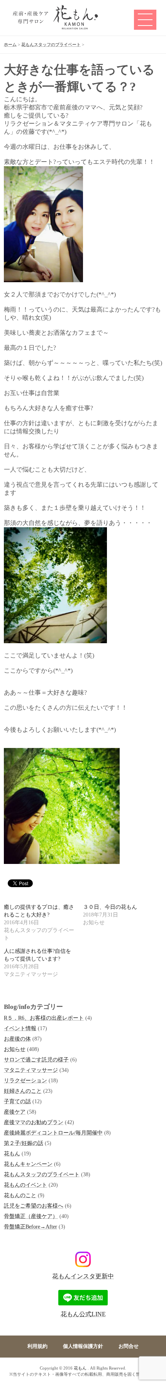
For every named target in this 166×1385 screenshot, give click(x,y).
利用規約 (37, 1346)
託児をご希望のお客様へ (33, 1206)
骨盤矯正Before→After (30, 1226)
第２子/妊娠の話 (23, 1143)
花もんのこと (20, 1195)
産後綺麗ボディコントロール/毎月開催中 (53, 1132)
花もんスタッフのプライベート (42, 1174)
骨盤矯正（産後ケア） (31, 1216)
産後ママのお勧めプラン (33, 1122)
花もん (12, 1153)
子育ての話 (17, 1101)
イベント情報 (20, 1028)
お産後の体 (17, 1039)
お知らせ (14, 1049)
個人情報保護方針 (83, 1346)
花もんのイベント (25, 1185)
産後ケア (14, 1112)
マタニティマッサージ (31, 1070)
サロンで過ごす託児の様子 (36, 1059)
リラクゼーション (25, 1080)
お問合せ (129, 1346)
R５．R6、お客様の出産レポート (44, 1018)
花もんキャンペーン (28, 1164)
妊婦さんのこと (23, 1091)
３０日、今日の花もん (110, 907)
